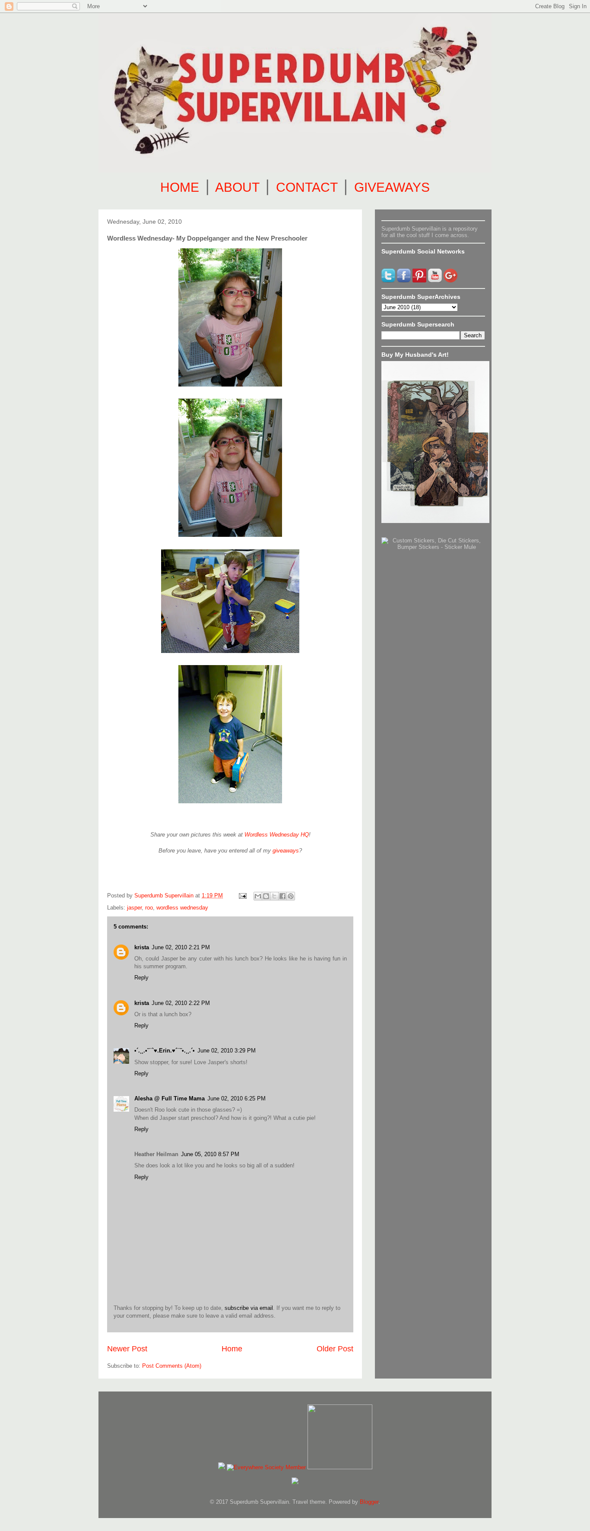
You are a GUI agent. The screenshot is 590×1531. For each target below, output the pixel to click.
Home (232, 1348)
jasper (134, 907)
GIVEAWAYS (392, 187)
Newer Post (127, 1348)
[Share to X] (274, 896)
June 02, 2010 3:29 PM (226, 1050)
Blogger (369, 1502)
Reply (141, 977)
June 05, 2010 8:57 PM (210, 1154)
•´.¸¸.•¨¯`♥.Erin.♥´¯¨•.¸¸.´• (164, 1050)
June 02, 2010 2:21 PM (181, 947)
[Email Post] (242, 895)
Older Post (335, 1348)
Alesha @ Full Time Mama (169, 1098)
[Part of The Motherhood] (340, 1467)
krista (141, 947)
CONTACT (306, 187)
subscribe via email (249, 1308)
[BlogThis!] (266, 896)
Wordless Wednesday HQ (276, 834)
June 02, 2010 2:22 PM (181, 1003)
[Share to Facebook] (282, 896)
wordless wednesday (182, 907)
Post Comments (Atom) (171, 1366)
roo (149, 907)
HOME (179, 187)
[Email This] (258, 896)
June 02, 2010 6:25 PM (236, 1098)
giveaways (286, 850)
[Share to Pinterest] (290, 896)
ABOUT (237, 187)
